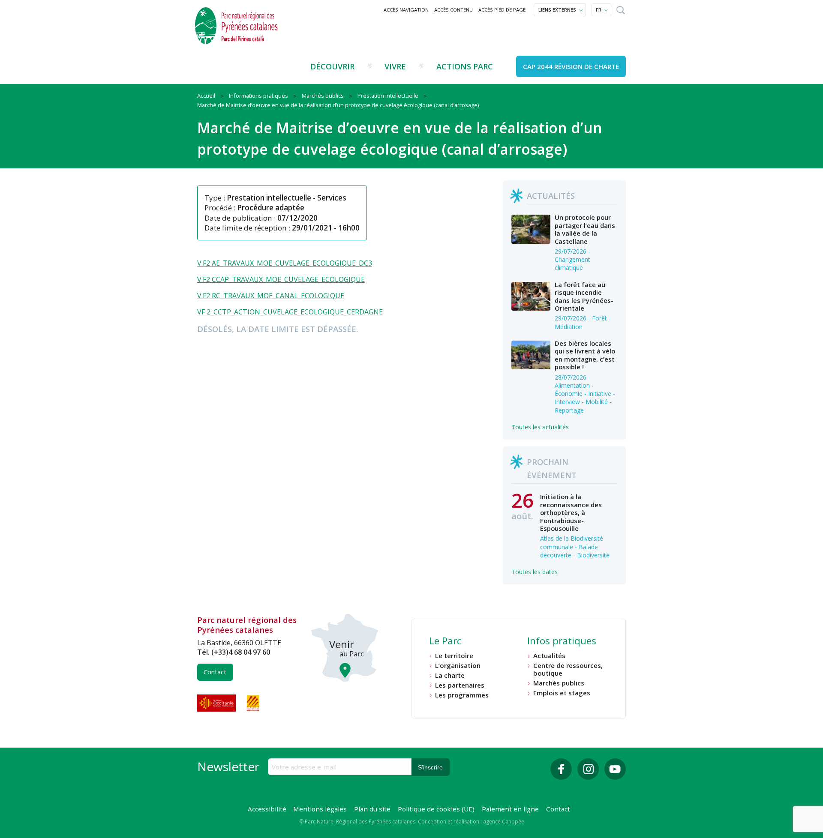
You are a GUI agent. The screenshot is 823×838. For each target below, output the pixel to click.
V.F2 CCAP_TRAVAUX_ (231, 279)
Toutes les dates (534, 572)
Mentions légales (320, 809)
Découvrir (332, 66)
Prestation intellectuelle (269, 198)
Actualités (549, 656)
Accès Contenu (453, 9)
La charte (450, 675)
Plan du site (372, 809)
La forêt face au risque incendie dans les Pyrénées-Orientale (584, 296)
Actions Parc (464, 66)
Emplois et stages (561, 693)
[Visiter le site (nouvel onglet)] (217, 703)
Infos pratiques (561, 641)
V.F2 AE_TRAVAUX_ (227, 263)
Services (331, 198)
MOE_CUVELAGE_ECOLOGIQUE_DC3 (314, 263)
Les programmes (462, 695)
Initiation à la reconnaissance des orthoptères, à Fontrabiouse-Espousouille (571, 512)
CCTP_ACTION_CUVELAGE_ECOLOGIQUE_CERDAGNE (298, 312)
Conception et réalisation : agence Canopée (471, 821)
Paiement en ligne (510, 809)
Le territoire (454, 656)
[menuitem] (406, 9)
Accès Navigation (406, 9)
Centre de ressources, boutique (568, 669)
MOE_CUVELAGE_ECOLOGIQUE (315, 279)
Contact (215, 672)
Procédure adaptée (270, 207)
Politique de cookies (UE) (436, 809)
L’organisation (458, 665)
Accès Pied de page (502, 9)
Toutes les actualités (540, 427)
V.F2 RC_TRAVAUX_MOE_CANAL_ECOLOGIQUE (270, 295)
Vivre (395, 66)
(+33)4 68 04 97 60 (240, 652)
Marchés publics (558, 683)
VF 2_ (205, 312)
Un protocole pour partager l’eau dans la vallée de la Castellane (585, 229)
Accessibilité (267, 809)
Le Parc (445, 641)
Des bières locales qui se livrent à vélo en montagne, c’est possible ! (585, 355)
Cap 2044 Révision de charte (571, 66)
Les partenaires (459, 685)
